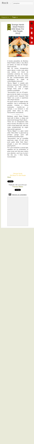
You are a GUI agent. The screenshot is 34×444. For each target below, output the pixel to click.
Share (9, 177)
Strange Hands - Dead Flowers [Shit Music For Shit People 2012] (17, 29)
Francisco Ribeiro (18, 187)
